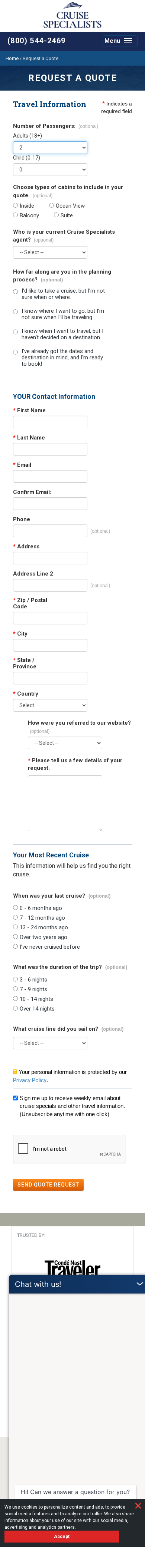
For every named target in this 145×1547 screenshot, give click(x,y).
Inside (27, 206)
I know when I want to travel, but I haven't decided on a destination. (62, 334)
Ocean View (70, 206)
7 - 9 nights (33, 989)
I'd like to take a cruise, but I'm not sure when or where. (63, 294)
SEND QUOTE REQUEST (48, 1185)
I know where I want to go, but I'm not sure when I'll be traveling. (63, 314)
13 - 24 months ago (44, 927)
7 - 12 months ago (42, 918)
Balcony (29, 215)
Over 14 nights (37, 1009)
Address (26, 547)
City (20, 634)
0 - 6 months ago (41, 908)
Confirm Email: (32, 492)
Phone (21, 519)
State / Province (24, 663)
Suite (67, 215)
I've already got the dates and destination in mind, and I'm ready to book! (62, 357)
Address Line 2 (33, 574)
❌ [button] (138, 1505)
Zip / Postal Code (30, 603)
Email (22, 465)
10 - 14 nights (36, 999)
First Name (29, 410)
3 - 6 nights (33, 980)
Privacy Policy (29, 1080)
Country (25, 694)
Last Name (29, 438)
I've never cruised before (50, 947)
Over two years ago (43, 937)
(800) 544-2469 (36, 40)
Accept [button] (62, 1536)
